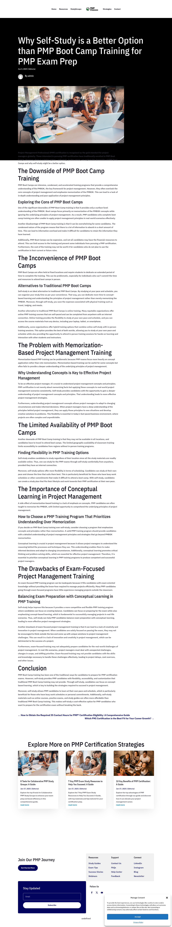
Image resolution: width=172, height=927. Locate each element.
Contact (117, 9)
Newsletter (139, 876)
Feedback (115, 876)
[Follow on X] (97, 893)
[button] (167, 897)
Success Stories (96, 872)
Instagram (139, 867)
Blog (136, 872)
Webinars (93, 876)
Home (53, 9)
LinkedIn (138, 863)
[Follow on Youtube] (102, 893)
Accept (138, 917)
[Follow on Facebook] (92, 893)
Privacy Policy (138, 922)
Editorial (32, 69)
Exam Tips (93, 867)
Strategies (107, 9)
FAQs (113, 867)
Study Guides (95, 863)
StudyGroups (76, 9)
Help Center (116, 872)
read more (24, 805)
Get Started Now (28, 868)
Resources (63, 9)
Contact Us (116, 863)
